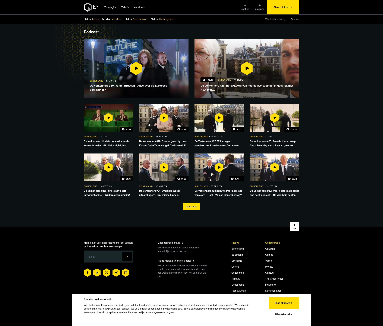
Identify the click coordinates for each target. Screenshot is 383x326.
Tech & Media (238, 290)
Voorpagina (110, 7)
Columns (270, 248)
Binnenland (237, 248)
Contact (295, 19)
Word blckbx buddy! (275, 19)
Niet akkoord (282, 314)
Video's (125, 7)
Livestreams (237, 284)
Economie (236, 260)
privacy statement (119, 312)
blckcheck (270, 284)
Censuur (269, 272)
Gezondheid (237, 272)
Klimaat (235, 278)
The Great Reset (274, 278)
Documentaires (273, 290)
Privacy (269, 266)
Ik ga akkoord (282, 303)
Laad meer (191, 206)
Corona (235, 266)
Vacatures (139, 7)
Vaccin (268, 260)
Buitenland (237, 254)
